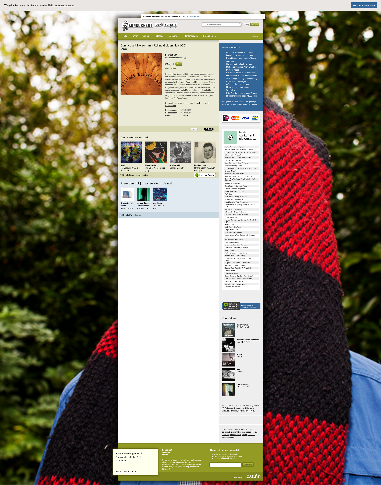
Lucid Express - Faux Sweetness (236, 202)
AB (223, 408)
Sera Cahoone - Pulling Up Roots (236, 163)
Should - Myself (230, 171)
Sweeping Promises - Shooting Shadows (239, 149)
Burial (239, 354)
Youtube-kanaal (193, 16)
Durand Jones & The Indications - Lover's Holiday (239, 259)
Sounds (230, 437)
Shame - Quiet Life (231, 217)
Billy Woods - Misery (232, 273)
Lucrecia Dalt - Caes (232, 242)
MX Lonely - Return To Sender (235, 212)
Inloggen (255, 36)
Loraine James (143, 203)
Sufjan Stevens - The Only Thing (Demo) (239, 276)
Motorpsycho (150, 165)
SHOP (158, 25)
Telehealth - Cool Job (232, 183)
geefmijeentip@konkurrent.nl (245, 104)
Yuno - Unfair (229, 224)
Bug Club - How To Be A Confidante (237, 263)
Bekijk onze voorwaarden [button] (61, 5)
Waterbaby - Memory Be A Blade (236, 197)
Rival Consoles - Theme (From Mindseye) (239, 279)
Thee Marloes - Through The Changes (238, 158)
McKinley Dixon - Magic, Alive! (235, 284)
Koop (179, 64)
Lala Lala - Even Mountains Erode (237, 215)
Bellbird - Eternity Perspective (235, 189)
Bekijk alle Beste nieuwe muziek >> (135, 175)
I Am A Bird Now (243, 342)
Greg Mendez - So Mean (233, 160)
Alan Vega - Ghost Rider (233, 232)
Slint (238, 369)
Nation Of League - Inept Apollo (236, 253)
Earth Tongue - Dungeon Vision (236, 186)
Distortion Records (236, 432)
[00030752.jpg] (137, 75)
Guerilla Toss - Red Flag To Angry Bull (238, 268)
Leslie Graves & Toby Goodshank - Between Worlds (240, 236)
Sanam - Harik (230, 271)
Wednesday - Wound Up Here (235, 265)
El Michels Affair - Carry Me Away (236, 245)
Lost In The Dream (244, 386)
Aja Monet (157, 203)
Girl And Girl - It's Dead (233, 155)
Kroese (248, 432)
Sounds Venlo (235, 434)
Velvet (244, 434)
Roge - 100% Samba (232, 230)
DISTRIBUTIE (170, 26)
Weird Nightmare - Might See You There (238, 176)
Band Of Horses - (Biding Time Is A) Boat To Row (240, 206)
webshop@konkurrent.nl (245, 66)
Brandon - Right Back (232, 287)
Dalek (123, 165)
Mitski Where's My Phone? (234, 166)
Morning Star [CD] (177, 167)
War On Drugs (243, 384)
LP (185, 57)
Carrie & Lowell (243, 327)
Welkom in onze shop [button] (364, 5)
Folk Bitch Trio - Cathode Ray (235, 256)
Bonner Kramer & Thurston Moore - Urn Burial (240, 152)
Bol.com (225, 432)
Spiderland (241, 371)
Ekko (247, 408)
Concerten (174, 35)
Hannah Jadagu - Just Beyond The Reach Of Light (240, 221)
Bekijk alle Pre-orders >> (130, 215)
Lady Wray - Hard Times (233, 227)
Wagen (255, 24)
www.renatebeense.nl (126, 471)
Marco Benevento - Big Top (234, 147)
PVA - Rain (228, 194)
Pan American (200, 165)
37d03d (124, 49)
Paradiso (233, 410)
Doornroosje (239, 408)
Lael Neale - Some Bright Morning (236, 248)
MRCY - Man (229, 250)
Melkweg (225, 410)
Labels (146, 35)
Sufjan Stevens (243, 324)
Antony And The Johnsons (248, 339)
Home (125, 36)
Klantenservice (191, 35)
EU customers (209, 35)
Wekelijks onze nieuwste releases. (248, 306)
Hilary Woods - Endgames (234, 239)
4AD (252, 408)
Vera (252, 410)
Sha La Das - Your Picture (234, 199)
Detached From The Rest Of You (143, 207)
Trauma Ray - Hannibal (233, 209)
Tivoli (247, 410)
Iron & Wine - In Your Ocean (234, 191)
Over (135, 35)
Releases (159, 35)
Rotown (241, 410)
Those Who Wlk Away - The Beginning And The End (240, 180)
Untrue (239, 356)
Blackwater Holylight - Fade (234, 174)
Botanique (229, 408)
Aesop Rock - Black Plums (234, 281)
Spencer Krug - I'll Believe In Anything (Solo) (240, 168)
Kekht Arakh (175, 165)
